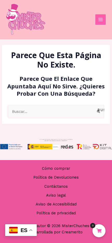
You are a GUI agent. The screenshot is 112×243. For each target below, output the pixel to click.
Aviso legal (56, 195)
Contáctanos (56, 186)
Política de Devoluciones (56, 177)
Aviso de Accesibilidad (56, 204)
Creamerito (72, 232)
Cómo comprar (56, 168)
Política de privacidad (56, 213)
